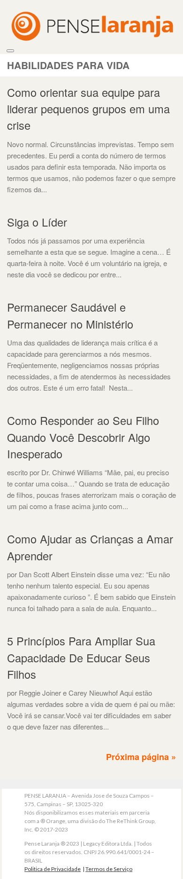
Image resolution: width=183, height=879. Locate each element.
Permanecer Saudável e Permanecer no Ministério (70, 315)
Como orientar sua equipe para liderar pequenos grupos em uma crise (88, 108)
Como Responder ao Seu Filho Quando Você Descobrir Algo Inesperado (83, 437)
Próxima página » (141, 757)
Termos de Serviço (108, 868)
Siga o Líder (37, 222)
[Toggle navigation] (10, 50)
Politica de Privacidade (52, 868)
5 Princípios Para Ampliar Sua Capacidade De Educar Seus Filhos (81, 657)
